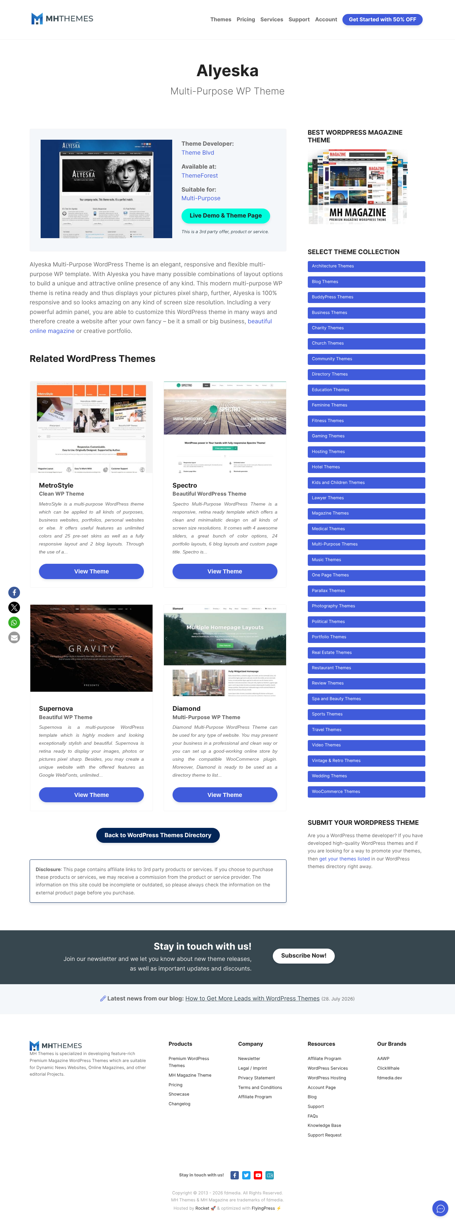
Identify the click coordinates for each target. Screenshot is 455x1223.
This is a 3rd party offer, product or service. (225, 231)
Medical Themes (328, 529)
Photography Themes (333, 606)
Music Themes (326, 559)
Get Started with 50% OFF (382, 19)
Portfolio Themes (329, 637)
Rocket (203, 1208)
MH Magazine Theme (190, 1075)
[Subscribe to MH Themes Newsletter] (269, 1175)
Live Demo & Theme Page (226, 215)
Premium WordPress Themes (189, 1062)
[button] (14, 592)
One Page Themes (330, 575)
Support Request (325, 1135)
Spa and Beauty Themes (336, 698)
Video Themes (326, 745)
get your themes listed (344, 859)
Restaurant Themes (331, 668)
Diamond (187, 708)
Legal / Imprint (252, 1068)
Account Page (322, 1087)
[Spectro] (225, 427)
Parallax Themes (328, 590)
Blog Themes (325, 281)
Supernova (56, 708)
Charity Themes (328, 328)
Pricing (246, 19)
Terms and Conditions (260, 1087)
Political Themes (328, 621)
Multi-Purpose (201, 198)
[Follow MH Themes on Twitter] (246, 1175)
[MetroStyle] (91, 427)
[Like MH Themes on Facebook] (234, 1175)
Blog (312, 1097)
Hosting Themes (328, 451)
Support (299, 19)
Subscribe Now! (303, 955)
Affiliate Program (255, 1097)
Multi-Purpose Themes (334, 544)
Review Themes (327, 683)
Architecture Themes (333, 266)
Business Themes (329, 312)
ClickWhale (388, 1068)
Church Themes (328, 343)
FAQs (313, 1116)
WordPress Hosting (327, 1078)
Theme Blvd (198, 152)
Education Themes (330, 389)
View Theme (91, 571)
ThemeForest (200, 175)
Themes (220, 19)
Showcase (179, 1094)
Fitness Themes (328, 420)
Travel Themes (326, 729)
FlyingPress (263, 1208)
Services (271, 19)
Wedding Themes (329, 776)
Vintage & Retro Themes (336, 760)
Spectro (185, 485)
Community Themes (332, 359)
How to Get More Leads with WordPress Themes (253, 998)
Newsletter (249, 1058)
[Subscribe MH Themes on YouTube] (258, 1175)
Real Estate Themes (332, 652)
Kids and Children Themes (338, 482)
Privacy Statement (256, 1078)
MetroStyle (56, 485)
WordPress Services (328, 1068)
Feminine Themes (329, 405)
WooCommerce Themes (336, 791)
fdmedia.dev (389, 1078)
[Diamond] (225, 650)
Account (326, 19)
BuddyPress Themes (332, 297)
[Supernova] (91, 650)
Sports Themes (327, 714)
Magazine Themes (330, 513)
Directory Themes (330, 374)
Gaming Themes (328, 436)
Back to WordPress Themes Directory (158, 835)
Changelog (179, 1104)
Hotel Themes (326, 467)
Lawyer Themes (328, 498)
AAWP (383, 1058)
